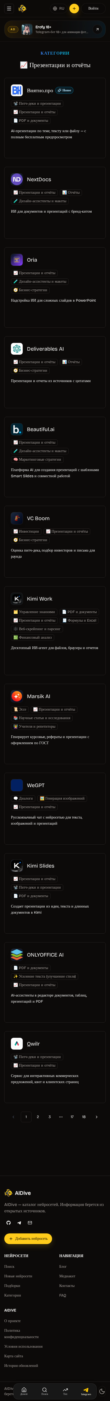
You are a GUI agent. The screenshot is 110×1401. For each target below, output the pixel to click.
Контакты (66, 1285)
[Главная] (22, 8)
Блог (63, 1266)
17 (72, 1117)
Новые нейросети (18, 1276)
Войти (93, 8)
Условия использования (23, 1346)
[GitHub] (8, 1222)
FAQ (62, 1295)
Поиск (9, 1266)
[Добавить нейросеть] (74, 8)
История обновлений (21, 1365)
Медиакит (67, 1276)
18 (84, 1117)
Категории (12, 1295)
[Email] (30, 1222)
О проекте (12, 1321)
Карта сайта (13, 1356)
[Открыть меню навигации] (9, 8)
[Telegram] (19, 1222)
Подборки (12, 1285)
